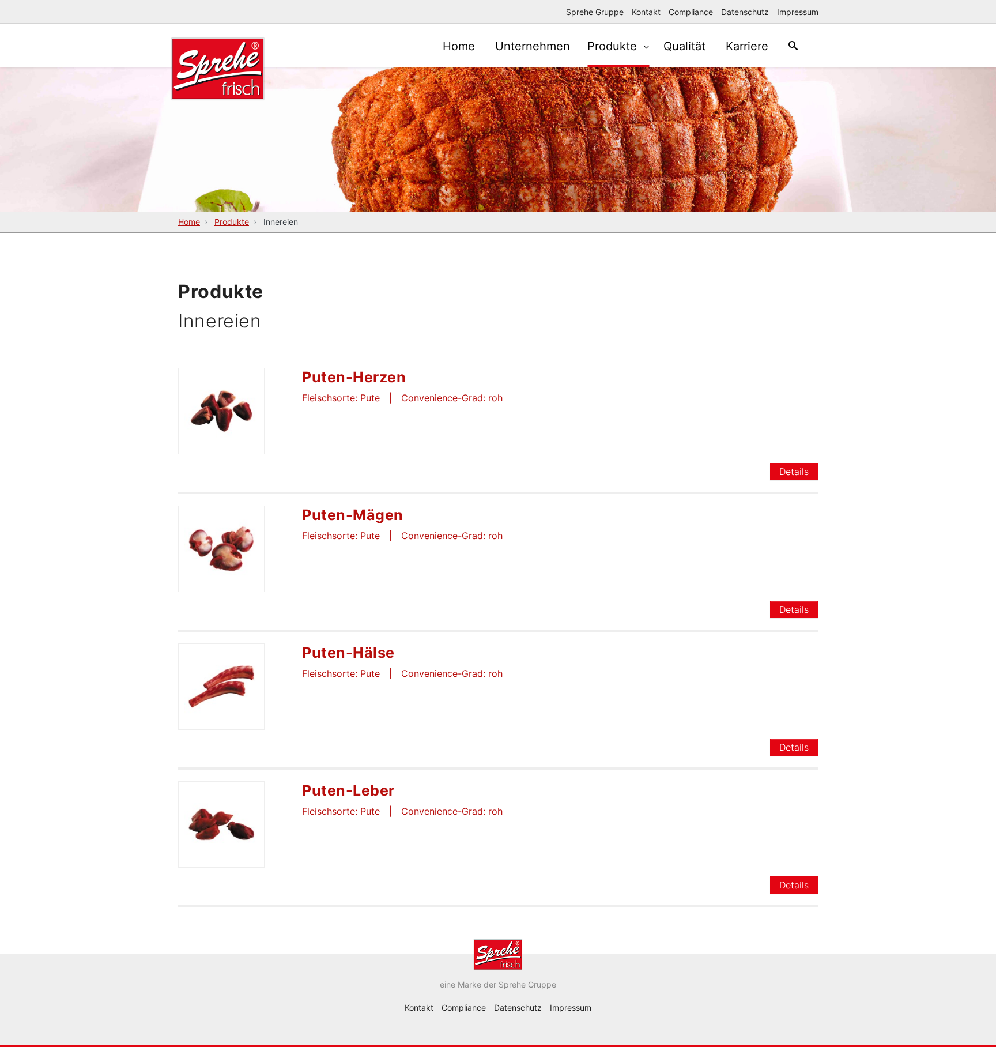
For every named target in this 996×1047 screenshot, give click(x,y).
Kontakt (646, 12)
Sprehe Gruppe (595, 12)
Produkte (613, 46)
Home (459, 46)
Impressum (797, 12)
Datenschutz (745, 12)
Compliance (691, 12)
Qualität (684, 46)
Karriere (747, 46)
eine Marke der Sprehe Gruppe (498, 984)
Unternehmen (532, 46)
